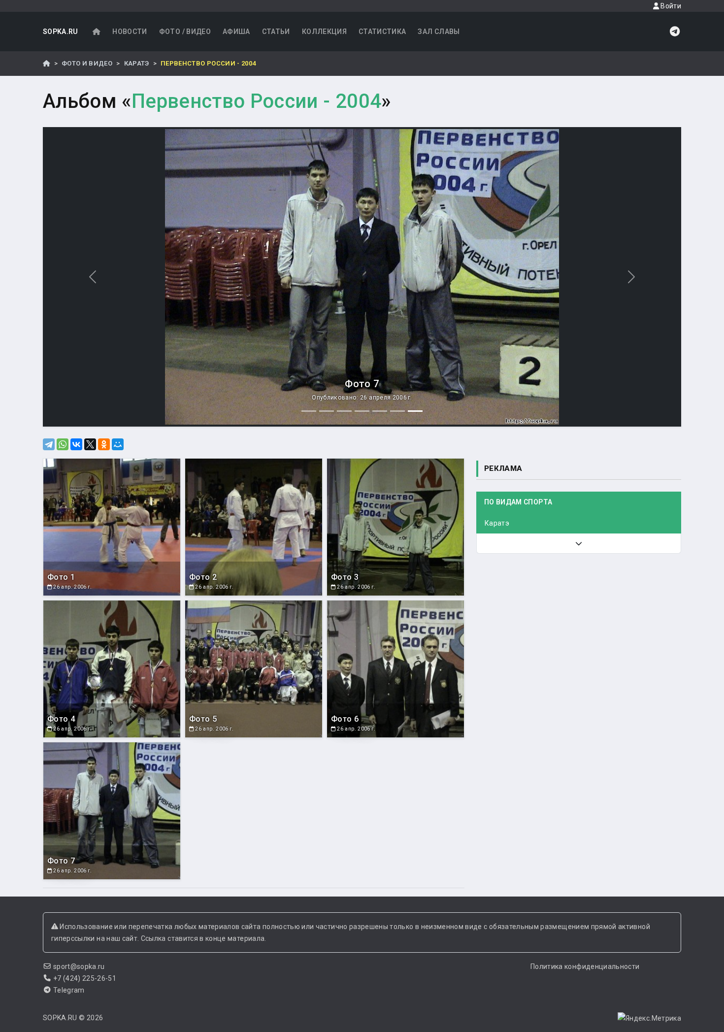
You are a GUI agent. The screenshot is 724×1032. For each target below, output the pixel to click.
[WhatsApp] (62, 444)
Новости (129, 31)
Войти (670, 6)
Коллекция (324, 31)
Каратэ (136, 63)
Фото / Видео (185, 31)
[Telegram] (49, 444)
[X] (90, 444)
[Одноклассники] (104, 444)
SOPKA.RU (60, 31)
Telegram (69, 990)
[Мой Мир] (118, 444)
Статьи (276, 31)
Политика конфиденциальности (584, 966)
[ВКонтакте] (76, 444)
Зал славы (439, 31)
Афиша (236, 31)
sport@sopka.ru (79, 966)
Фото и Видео (87, 63)
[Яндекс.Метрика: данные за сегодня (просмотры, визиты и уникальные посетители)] (649, 1018)
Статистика (382, 31)
